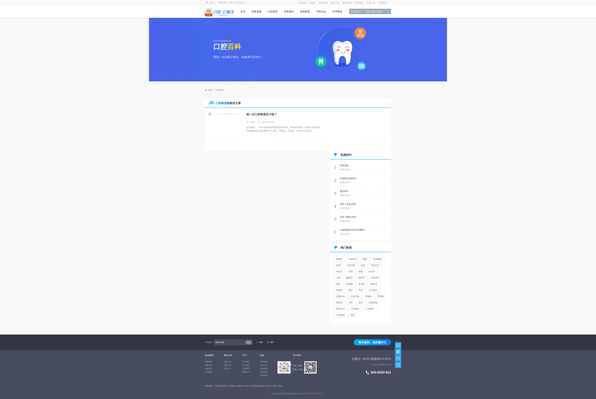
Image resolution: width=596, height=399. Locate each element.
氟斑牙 (349, 277)
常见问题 (263, 375)
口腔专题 (263, 362)
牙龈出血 (340, 296)
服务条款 (263, 368)
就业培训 (208, 368)
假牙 (353, 315)
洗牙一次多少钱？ (348, 204)
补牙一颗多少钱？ (348, 217)
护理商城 (337, 11)
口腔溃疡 (355, 296)
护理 (338, 265)
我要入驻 (227, 362)
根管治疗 (340, 309)
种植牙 (339, 259)
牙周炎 (380, 296)
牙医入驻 (371, 3)
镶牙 (361, 302)
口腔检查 (340, 315)
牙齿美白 (375, 277)
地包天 (339, 271)
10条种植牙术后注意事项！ (353, 230)
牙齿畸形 (377, 259)
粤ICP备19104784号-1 (315, 393)
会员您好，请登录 (307, 3)
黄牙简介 (344, 191)
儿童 (338, 277)
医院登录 (347, 3)
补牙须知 (344, 165)
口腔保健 (373, 302)
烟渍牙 (362, 277)
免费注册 (323, 3)
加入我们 (246, 365)
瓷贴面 (349, 284)
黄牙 (338, 284)
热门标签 (346, 247)
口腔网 (218, 386)
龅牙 (365, 259)
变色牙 (362, 284)
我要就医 (208, 362)
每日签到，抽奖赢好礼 (372, 342)
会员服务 (208, 372)
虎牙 (350, 271)
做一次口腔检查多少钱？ (261, 114)
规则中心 (246, 372)
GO (248, 342)
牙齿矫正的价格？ (348, 178)
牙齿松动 (268, 386)
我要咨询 (208, 365)
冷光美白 (373, 290)
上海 (236, 2)
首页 (242, 11)
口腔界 (279, 386)
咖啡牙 (374, 284)
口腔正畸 (350, 265)
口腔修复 (355, 309)
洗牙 (361, 290)
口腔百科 (219, 90)
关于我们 (246, 362)
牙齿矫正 (352, 259)
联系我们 (383, 3)
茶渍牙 (339, 290)
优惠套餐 (257, 11)
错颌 (361, 271)
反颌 (363, 265)
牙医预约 (289, 11)
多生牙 (372, 271)
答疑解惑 (305, 11)
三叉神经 (369, 309)
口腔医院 (273, 11)
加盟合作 (227, 365)
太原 (230, 2)
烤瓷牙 (339, 302)
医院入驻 (335, 3)
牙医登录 (359, 3)
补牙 (350, 302)
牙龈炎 (368, 296)
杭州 (241, 2)
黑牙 (350, 290)
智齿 (274, 386)
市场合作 (227, 368)
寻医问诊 (321, 11)
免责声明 (263, 372)
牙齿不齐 (375, 265)
